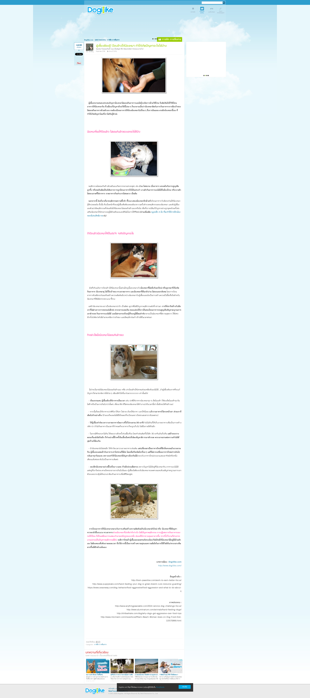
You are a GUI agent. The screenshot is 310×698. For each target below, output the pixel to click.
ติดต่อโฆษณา (113, 691)
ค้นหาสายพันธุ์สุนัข (221, 10)
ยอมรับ (184, 687)
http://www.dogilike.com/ (169, 565)
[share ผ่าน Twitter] (99, 642)
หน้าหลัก (111, 689)
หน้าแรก (193, 10)
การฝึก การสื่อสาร (100, 644)
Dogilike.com (175, 562)
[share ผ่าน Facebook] (97, 642)
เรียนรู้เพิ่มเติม (160, 687)
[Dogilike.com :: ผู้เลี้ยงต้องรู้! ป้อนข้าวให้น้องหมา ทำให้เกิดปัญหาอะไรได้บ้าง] (134, 93)
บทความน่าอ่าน (202, 10)
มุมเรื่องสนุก (212, 10)
